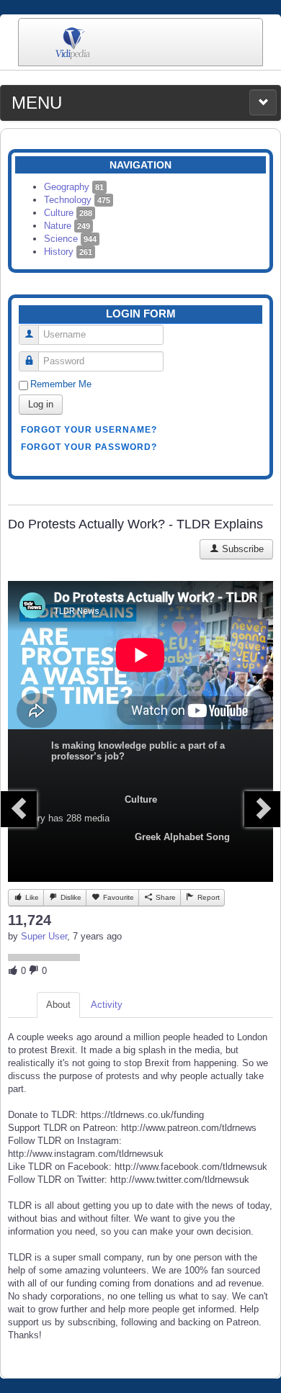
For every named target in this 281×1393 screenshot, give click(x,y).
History (68, 251)
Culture (68, 212)
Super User (44, 936)
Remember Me (61, 384)
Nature (67, 225)
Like (31, 897)
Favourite (117, 897)
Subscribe (241, 549)
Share (164, 897)
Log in (40, 404)
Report (207, 897)
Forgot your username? (89, 430)
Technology (77, 199)
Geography (74, 186)
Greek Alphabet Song (182, 836)
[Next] (262, 809)
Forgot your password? (89, 447)
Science (70, 238)
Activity (106, 1004)
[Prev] (19, 809)
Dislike (69, 897)
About (58, 1004)
